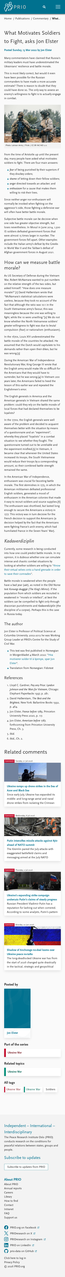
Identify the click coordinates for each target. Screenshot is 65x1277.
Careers (8, 1192)
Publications (22, 18)
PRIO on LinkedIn (21, 1245)
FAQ (6, 1213)
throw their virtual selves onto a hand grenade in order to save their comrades (32, 569)
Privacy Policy (12, 1262)
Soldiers (50, 1089)
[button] (58, 7)
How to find (11, 1201)
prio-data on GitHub (22, 1251)
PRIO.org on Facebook (23, 1227)
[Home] (15, 7)
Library (8, 1197)
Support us (10, 1217)
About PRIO (11, 1184)
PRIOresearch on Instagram (26, 1239)
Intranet (9, 1209)
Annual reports (13, 1188)
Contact (8, 1205)
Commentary (40, 18)
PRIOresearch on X (21, 1233)
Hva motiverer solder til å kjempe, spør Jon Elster (32, 659)
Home (8, 18)
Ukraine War (15, 1052)
